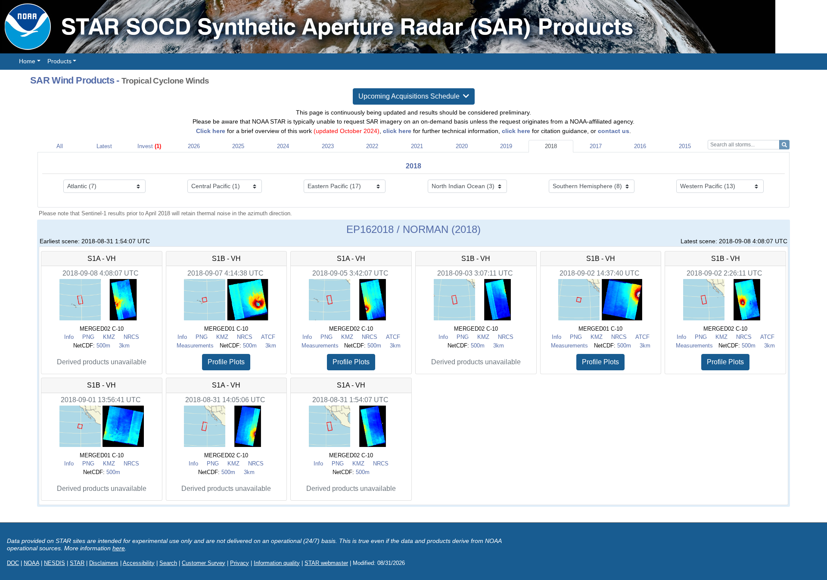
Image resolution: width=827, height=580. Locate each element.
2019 (506, 146)
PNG (88, 337)
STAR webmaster (326, 563)
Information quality (277, 563)
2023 (328, 146)
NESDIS (54, 563)
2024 (283, 146)
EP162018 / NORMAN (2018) (413, 229)
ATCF (268, 337)
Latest (104, 146)
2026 (194, 146)
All (59, 146)
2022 (372, 146)
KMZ (109, 337)
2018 (551, 146)
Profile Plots (226, 362)
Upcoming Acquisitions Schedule (410, 96)
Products (59, 61)
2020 (462, 146)
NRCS (131, 337)
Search (168, 563)
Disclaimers (103, 563)
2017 (596, 146)
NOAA (31, 563)
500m (103, 345)
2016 (640, 146)
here (118, 548)
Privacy (239, 563)
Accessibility (139, 563)
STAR (77, 563)
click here (397, 130)
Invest (149, 146)
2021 (417, 146)
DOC (13, 563)
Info (69, 337)
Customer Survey (203, 563)
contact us (613, 130)
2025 (238, 146)
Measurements (195, 345)
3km (124, 345)
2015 (685, 146)
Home (27, 61)
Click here (210, 130)
